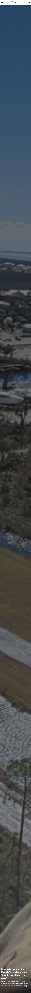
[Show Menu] (2, 2)
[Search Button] (29, 2)
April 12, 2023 (16, 989)
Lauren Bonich (6, 989)
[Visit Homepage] (15, 2)
